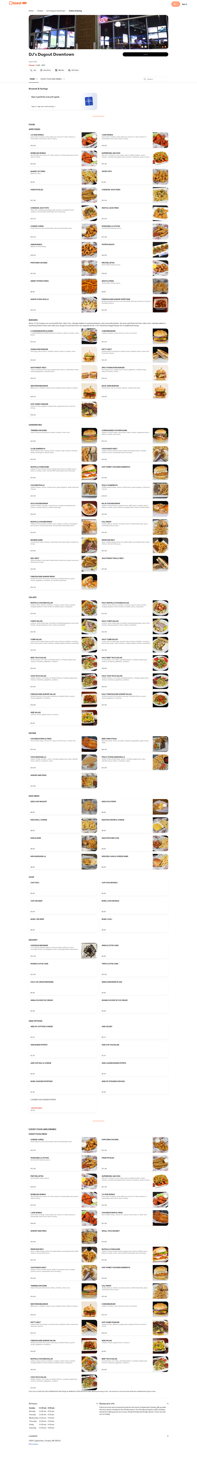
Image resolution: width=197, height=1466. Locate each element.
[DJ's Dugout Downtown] (18, 3)
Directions (33, 1444)
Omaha (40, 11)
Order (145, 54)
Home (31, 11)
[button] (34, 79)
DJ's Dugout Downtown (56, 11)
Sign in (184, 4)
